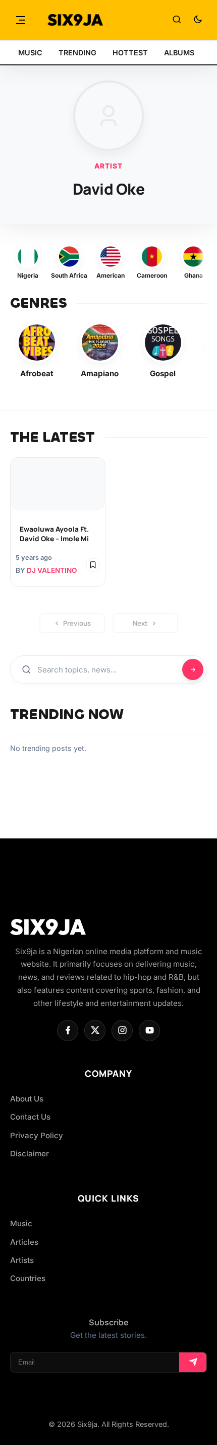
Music (21, 1223)
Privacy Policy (36, 1135)
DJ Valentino (52, 570)
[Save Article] (93, 565)
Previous (77, 623)
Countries (27, 1278)
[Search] (177, 20)
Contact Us (30, 1117)
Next (140, 623)
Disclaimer (29, 1153)
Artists (22, 1260)
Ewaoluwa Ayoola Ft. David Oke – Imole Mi (54, 534)
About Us (26, 1098)
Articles (24, 1242)
